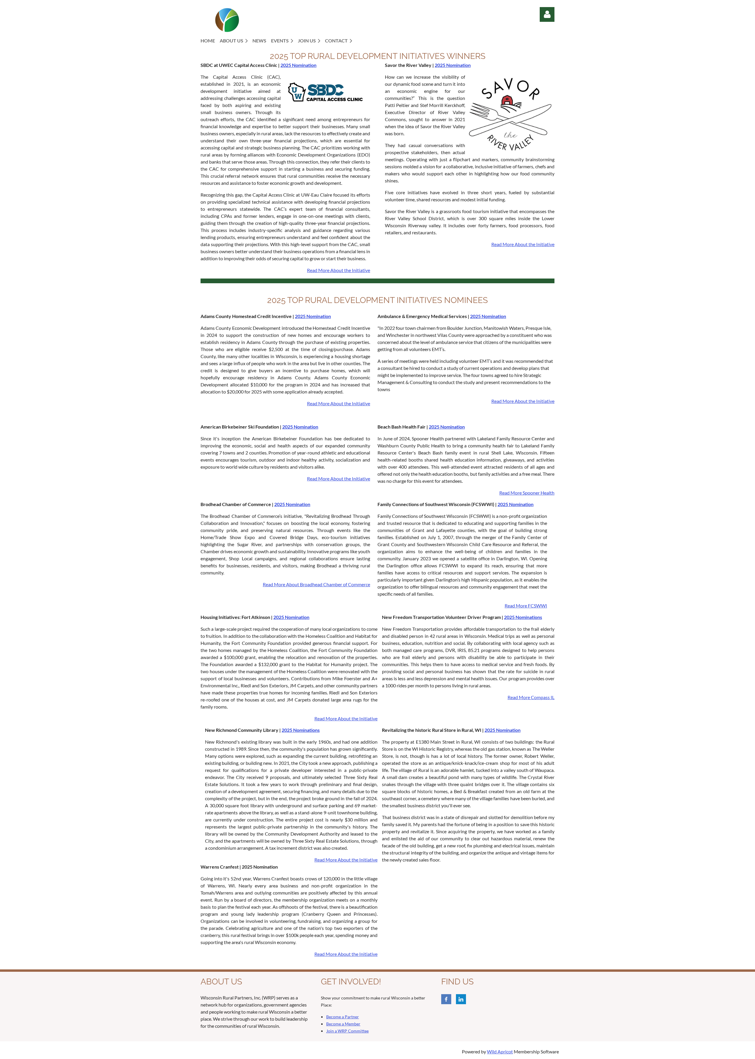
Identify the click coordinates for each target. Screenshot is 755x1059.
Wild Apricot (500, 1051)
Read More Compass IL (531, 697)
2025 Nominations (523, 617)
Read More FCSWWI (526, 605)
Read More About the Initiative (338, 270)
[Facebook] (446, 999)
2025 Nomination (298, 65)
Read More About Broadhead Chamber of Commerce (316, 584)
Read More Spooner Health (526, 492)
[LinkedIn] (461, 999)
